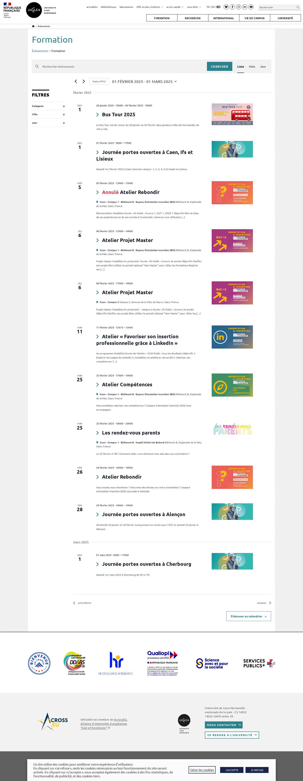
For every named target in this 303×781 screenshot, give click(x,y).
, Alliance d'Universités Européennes (104, 723)
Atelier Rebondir (140, 192)
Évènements (44, 26)
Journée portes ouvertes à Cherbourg (146, 564)
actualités (92, 6)
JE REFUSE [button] (257, 770)
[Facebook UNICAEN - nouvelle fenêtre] (232, 7)
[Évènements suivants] (83, 81)
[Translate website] (218, 7)
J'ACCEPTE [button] (231, 770)
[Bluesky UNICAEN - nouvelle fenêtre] (226, 6)
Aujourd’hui (99, 81)
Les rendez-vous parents (131, 432)
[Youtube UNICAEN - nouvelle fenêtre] (251, 7)
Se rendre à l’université (229, 735)
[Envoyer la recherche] (298, 7)
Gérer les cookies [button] (202, 770)
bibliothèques (108, 6)
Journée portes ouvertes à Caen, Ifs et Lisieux (144, 155)
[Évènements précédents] (75, 81)
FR (208, 6)
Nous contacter (221, 725)
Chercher (219, 66)
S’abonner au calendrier (246, 616)
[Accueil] (33, 26)
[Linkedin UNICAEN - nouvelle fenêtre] (244, 7)
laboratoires (126, 6)
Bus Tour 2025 (118, 114)
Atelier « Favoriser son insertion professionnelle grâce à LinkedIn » (137, 339)
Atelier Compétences (127, 384)
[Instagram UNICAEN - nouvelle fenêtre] (238, 7)
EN (213, 6)
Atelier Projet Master (127, 240)
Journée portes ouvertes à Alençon (143, 514)
